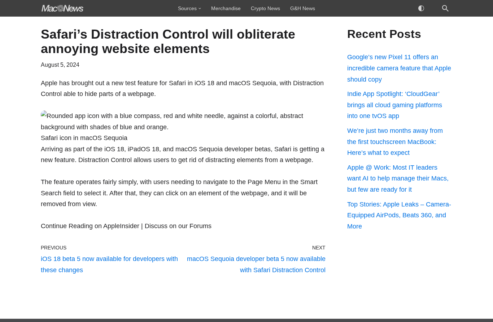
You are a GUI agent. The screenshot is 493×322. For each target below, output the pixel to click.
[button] (199, 8)
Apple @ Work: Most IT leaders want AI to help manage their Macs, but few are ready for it (398, 178)
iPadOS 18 (143, 149)
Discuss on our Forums (178, 226)
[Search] (445, 8)
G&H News (302, 8)
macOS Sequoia (199, 149)
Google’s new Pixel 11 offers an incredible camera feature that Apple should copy (399, 68)
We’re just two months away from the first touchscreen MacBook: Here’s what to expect (395, 141)
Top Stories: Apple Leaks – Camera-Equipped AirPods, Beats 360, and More (399, 215)
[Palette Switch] (421, 8)
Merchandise (226, 8)
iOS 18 (114, 149)
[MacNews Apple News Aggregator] (62, 8)
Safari (177, 83)
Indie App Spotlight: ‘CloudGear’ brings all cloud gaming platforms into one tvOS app (394, 104)
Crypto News (265, 8)
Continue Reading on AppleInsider (90, 226)
